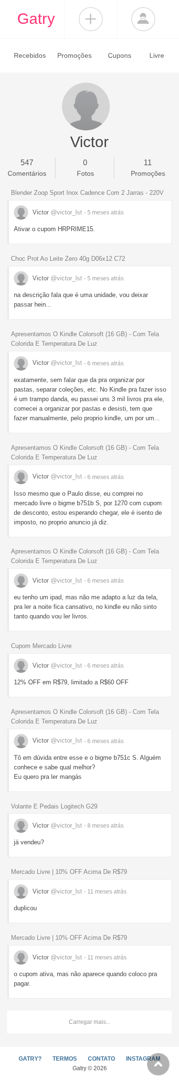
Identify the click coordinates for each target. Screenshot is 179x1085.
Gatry (36, 18)
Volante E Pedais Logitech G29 (54, 806)
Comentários (27, 168)
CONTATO (101, 1058)
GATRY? (30, 1058)
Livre (156, 55)
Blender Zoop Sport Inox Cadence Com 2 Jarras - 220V (87, 192)
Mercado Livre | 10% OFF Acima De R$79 (69, 871)
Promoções (74, 55)
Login (143, 19)
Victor (56, 212)
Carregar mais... (89, 1022)
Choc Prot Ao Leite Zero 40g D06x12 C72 (68, 258)
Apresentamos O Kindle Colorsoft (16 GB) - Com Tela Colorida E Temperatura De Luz (85, 338)
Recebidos (30, 55)
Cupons (119, 55)
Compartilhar (90, 19)
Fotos (85, 168)
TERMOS (65, 1058)
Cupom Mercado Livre (41, 645)
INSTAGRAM (143, 1058)
